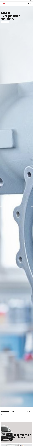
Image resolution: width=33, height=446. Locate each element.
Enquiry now (5, 21)
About (15, 3)
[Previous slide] (1, 206)
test (2, 417)
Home (10, 3)
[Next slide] (32, 206)
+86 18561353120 (6, 0)
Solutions (20, 3)
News (25, 3)
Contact (29, 3)
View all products (29, 411)
